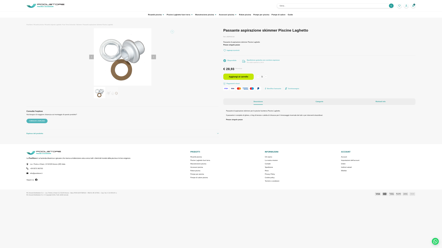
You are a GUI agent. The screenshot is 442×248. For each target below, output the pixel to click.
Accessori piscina (196, 167)
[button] (156, 14)
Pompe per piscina (197, 174)
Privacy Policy (270, 174)
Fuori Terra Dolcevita (68, 24)
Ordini (343, 164)
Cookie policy (270, 177)
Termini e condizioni (272, 181)
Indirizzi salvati (346, 167)
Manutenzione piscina (198, 164)
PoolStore (29, 24)
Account (344, 157)
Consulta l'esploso (37, 121)
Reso (267, 171)
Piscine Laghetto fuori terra (200, 160)
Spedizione (269, 167)
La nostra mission (271, 160)
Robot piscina (195, 171)
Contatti (267, 164)
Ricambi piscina (39, 24)
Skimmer (79, 24)
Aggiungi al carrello (238, 77)
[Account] (406, 6)
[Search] (391, 6)
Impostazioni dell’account (350, 160)
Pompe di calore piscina (199, 177)
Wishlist (344, 171)
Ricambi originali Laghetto (53, 24)
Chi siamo (268, 157)
